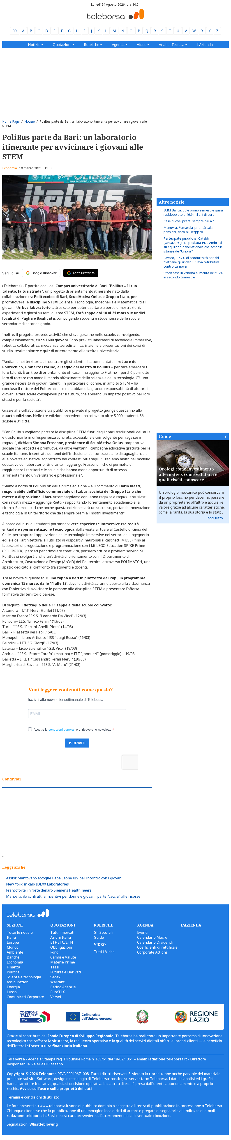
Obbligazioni (61, 947)
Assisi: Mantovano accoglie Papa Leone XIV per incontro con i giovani (64, 878)
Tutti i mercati (62, 932)
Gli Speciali (103, 932)
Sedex (55, 977)
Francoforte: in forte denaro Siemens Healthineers (48, 890)
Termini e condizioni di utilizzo (33, 1097)
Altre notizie (171, 202)
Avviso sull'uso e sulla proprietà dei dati (56, 1088)
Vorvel (55, 996)
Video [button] (141, 44)
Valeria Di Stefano (47, 1064)
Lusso (12, 991)
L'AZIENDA (191, 925)
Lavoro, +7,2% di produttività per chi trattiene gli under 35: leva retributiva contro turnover (191, 262)
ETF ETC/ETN (61, 942)
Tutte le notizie (20, 932)
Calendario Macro (152, 937)
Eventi (142, 932)
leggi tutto (215, 518)
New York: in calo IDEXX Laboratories (37, 884)
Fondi (55, 952)
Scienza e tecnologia (24, 977)
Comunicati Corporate (25, 996)
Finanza (13, 967)
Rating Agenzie (63, 986)
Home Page (11, 121)
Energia (13, 986)
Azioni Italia (60, 937)
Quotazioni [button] (62, 44)
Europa (13, 942)
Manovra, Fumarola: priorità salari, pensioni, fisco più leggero (189, 229)
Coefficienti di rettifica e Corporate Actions (157, 950)
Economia (9, 168)
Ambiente (15, 952)
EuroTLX (57, 991)
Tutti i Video (104, 951)
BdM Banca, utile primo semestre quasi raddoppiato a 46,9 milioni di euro (193, 212)
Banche (13, 957)
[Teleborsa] (115, 17)
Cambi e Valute (63, 957)
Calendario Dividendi (155, 942)
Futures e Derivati (65, 972)
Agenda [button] (118, 44)
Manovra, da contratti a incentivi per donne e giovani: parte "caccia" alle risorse (73, 896)
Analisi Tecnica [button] (171, 44)
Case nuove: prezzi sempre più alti (189, 221)
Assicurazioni (18, 981)
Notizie (29, 121)
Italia (11, 937)
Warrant (57, 981)
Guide (165, 436)
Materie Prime (62, 962)
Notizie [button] (34, 44)
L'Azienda (205, 44)
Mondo (12, 947)
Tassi (54, 967)
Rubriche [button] (91, 44)
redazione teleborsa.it (167, 1059)
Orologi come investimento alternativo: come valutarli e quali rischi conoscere (188, 474)
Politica (13, 972)
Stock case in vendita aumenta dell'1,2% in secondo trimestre (193, 275)
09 (15, 30)
